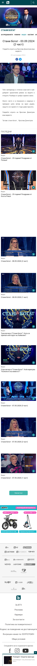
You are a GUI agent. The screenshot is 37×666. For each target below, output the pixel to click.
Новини (17, 35)
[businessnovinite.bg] (30, 627)
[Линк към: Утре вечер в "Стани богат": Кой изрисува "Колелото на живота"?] (18, 430)
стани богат (12, 120)
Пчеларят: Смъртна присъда (23, 657)
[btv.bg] (7, 615)
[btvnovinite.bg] (18, 627)
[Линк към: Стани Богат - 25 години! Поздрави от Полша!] (18, 151)
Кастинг (31, 35)
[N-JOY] (7, 649)
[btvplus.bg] (6, 627)
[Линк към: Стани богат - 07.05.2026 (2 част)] (18, 502)
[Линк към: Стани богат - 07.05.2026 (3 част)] (18, 466)
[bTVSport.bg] (28, 631)
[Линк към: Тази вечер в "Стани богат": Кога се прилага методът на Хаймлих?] (18, 394)
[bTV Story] (20, 619)
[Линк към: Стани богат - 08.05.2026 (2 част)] (18, 254)
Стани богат (8, 30)
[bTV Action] (8, 619)
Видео (24, 35)
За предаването (7, 35)
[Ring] (30, 619)
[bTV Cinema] (27, 615)
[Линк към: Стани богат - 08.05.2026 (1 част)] (18, 290)
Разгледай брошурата (26, 575)
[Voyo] (6, 632)
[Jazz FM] (29, 650)
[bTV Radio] (18, 650)
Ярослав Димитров (25, 120)
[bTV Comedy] (15, 615)
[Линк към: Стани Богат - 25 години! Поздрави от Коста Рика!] (18, 188)
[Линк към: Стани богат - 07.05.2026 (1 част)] (18, 538)
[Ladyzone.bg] (16, 631)
